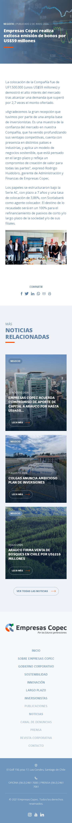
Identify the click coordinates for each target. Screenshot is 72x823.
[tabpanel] (36, 32)
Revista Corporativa (36, 738)
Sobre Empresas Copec (36, 659)
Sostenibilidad (36, 674)
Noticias (36, 714)
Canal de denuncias (36, 722)
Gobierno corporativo (36, 666)
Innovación (36, 682)
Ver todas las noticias (33, 591)
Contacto (36, 746)
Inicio (36, 651)
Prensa (36, 730)
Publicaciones (36, 706)
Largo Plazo (36, 690)
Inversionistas (36, 698)
